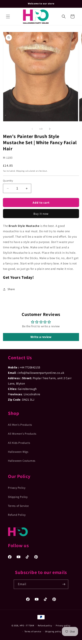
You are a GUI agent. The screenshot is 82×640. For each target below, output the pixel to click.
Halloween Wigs (18, 452)
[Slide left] (32, 128)
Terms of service (32, 631)
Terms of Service (18, 506)
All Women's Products (22, 433)
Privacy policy (63, 625)
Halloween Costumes (21, 460)
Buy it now (41, 214)
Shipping (20, 171)
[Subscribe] (63, 584)
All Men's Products (20, 424)
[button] (8, 16)
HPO (22, 625)
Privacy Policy (16, 487)
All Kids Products (19, 443)
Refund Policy (17, 515)
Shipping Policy (18, 497)
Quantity (8, 180)
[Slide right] (49, 128)
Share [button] (11, 289)
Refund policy (45, 625)
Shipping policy (53, 631)
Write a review (40, 337)
